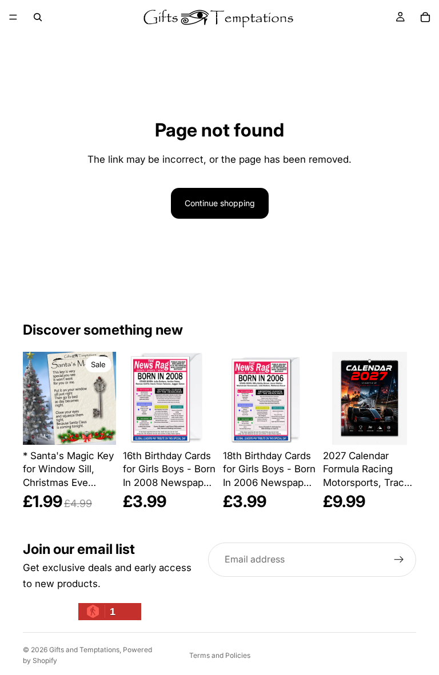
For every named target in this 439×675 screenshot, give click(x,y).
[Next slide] (403, 398)
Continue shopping (220, 203)
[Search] (37, 17)
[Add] (98, 420)
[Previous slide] (335, 398)
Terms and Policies (219, 655)
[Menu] (13, 17)
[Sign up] (399, 560)
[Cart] (425, 17)
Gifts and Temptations (84, 649)
